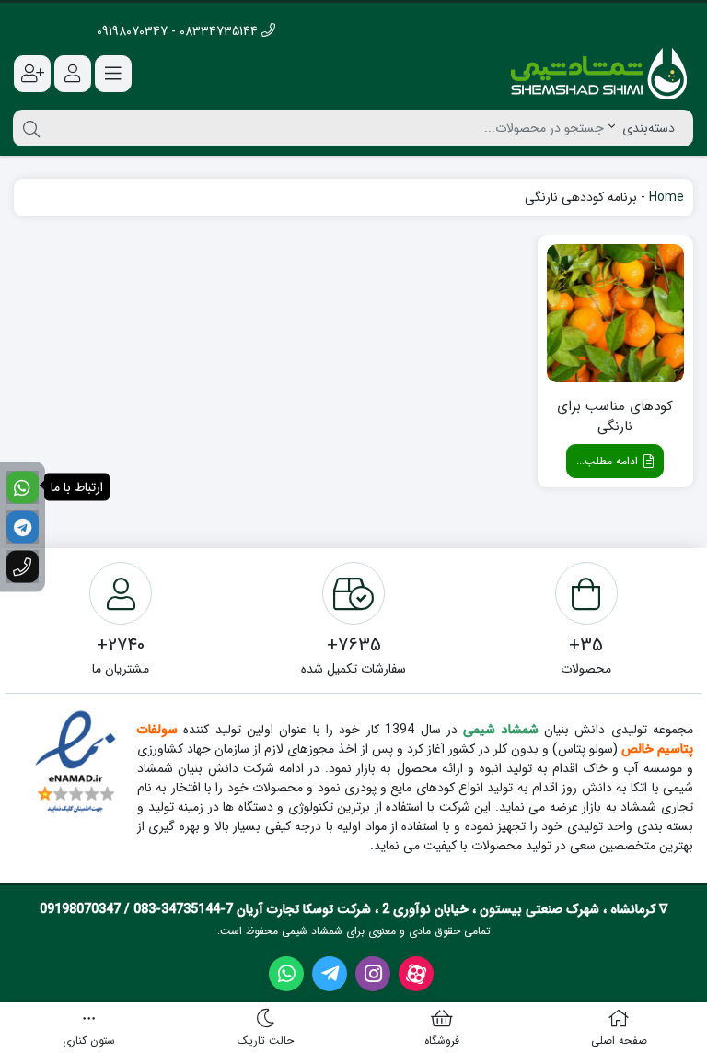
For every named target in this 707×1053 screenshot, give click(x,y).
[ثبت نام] (32, 73)
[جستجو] (29, 128)
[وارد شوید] (72, 73)
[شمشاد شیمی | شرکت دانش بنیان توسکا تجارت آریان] (598, 73)
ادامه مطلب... (609, 461)
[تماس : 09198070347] (22, 566)
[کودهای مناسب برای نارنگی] (616, 313)
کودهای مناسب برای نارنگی (615, 417)
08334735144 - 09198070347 (179, 31)
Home (666, 197)
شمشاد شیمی (500, 730)
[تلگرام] (22, 526)
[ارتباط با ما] (22, 487)
